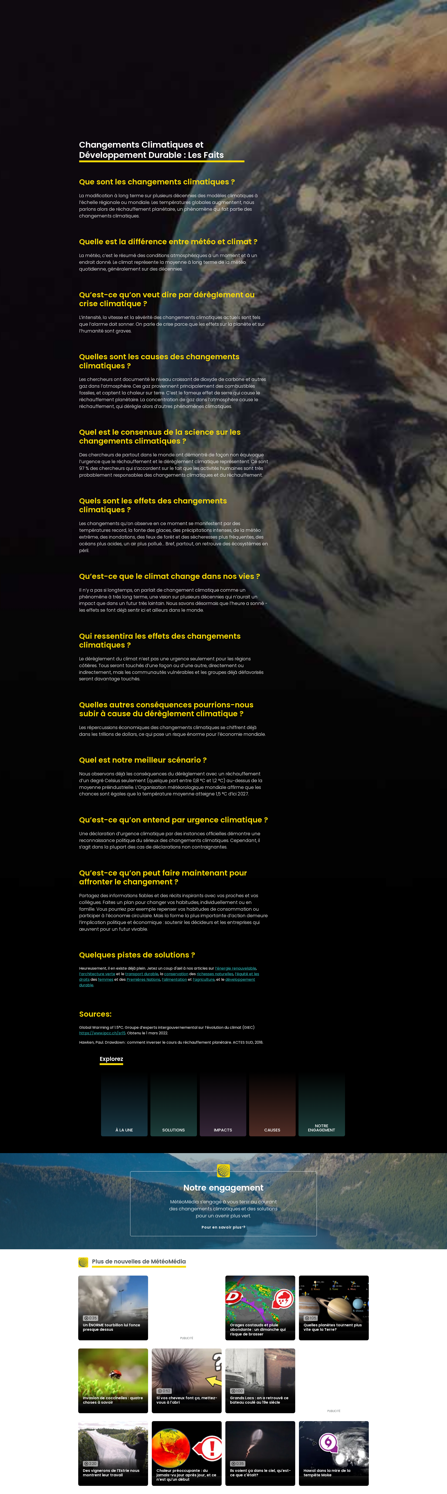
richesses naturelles (215, 974)
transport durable (141, 974)
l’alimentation (174, 979)
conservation (176, 974)
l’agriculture (204, 979)
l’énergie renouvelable (235, 968)
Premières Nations (143, 979)
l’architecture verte (97, 974)
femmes (105, 979)
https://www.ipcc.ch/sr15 (102, 1033)
